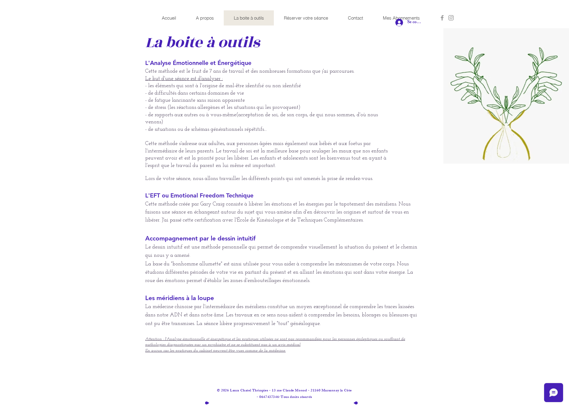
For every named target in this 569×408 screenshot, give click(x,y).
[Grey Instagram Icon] (451, 17)
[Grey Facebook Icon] (442, 17)
